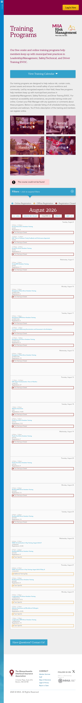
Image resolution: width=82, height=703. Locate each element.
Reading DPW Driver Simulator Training (22, 489)
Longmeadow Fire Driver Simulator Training (23, 596)
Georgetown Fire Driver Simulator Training (23, 339)
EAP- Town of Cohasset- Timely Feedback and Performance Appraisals (31, 238)
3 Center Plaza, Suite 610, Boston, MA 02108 (24, 676)
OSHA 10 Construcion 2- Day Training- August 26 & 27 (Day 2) (28, 569)
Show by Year (30, 216)
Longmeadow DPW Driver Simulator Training (24, 619)
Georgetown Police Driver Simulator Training (24, 291)
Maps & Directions (45, 680)
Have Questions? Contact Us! (29, 642)
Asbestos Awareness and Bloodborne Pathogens (25, 608)
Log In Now (70, 7)
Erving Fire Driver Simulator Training (21, 248)
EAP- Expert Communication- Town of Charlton (24, 381)
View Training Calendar (41, 73)
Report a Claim (44, 685)
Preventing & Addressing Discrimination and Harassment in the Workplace (32, 329)
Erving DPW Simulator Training (20, 264)
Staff (40, 677)
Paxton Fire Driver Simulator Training (22, 420)
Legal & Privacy (44, 682)
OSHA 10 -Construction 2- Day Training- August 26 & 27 (27, 543)
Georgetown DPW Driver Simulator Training (24, 317)
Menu (2, 2)
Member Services (44, 674)
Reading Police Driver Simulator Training (23, 579)
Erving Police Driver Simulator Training (22, 226)
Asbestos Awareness (17, 408)
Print (57, 216)
